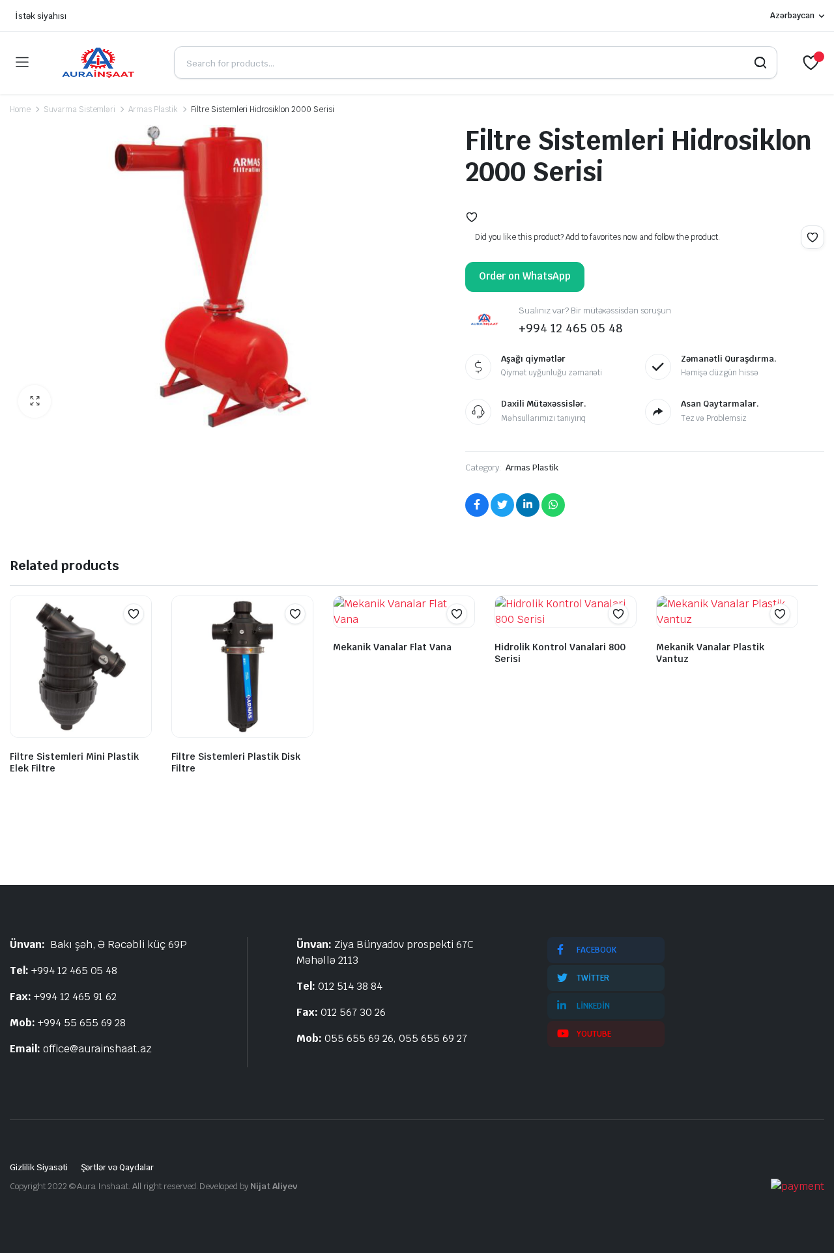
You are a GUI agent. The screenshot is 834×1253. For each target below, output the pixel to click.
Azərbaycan (792, 15)
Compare (140, 639)
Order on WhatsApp (525, 276)
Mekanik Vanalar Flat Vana (392, 647)
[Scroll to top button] (804, 1223)
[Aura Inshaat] (101, 63)
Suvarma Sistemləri (79, 109)
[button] (34, 401)
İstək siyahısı (40, 16)
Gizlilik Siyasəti (39, 1167)
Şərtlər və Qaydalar (117, 1167)
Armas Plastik (153, 109)
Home (20, 109)
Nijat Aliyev (273, 1186)
